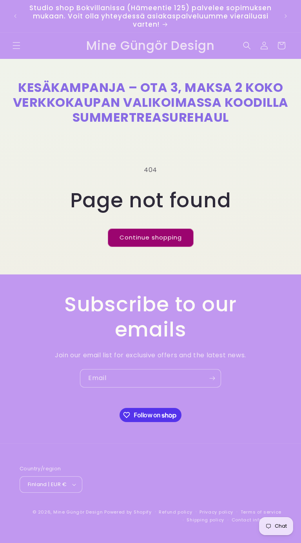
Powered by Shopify (128, 512)
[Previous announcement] (15, 16)
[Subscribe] (212, 378)
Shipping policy (205, 520)
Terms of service (261, 512)
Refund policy (175, 512)
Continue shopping (151, 237)
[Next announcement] (285, 16)
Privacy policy (216, 512)
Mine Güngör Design (78, 512)
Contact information (256, 520)
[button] (16, 45)
